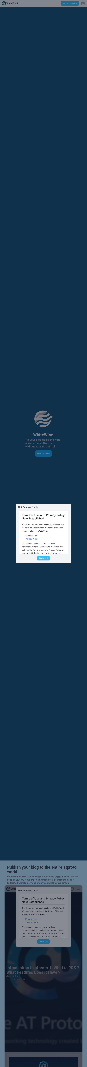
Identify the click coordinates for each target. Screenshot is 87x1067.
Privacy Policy (31, 539)
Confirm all (43, 558)
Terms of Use (31, 536)
